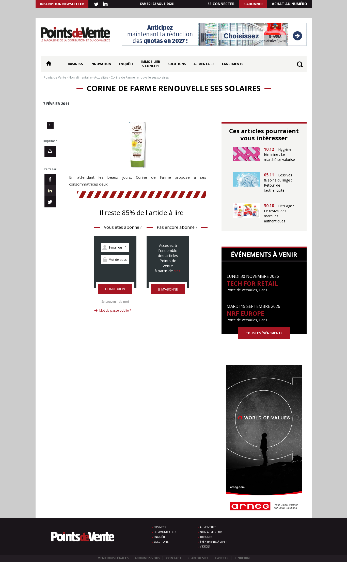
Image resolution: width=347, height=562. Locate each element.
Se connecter (221, 3)
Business (75, 64)
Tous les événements (264, 333)
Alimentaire (204, 64)
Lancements (232, 64)
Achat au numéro (289, 3)
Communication (165, 532)
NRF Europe (245, 313)
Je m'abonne (168, 289)
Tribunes (206, 537)
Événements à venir (213, 541)
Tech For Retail (252, 283)
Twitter (222, 558)
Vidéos (205, 546)
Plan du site (198, 558)
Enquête (126, 64)
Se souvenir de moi (115, 302)
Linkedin (242, 558)
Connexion (115, 289)
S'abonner (253, 4)
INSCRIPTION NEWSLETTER (62, 4)
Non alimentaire (211, 532)
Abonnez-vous (147, 558)
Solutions (177, 64)
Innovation (100, 64)
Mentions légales (113, 558)
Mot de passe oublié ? (115, 310)
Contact (173, 558)
